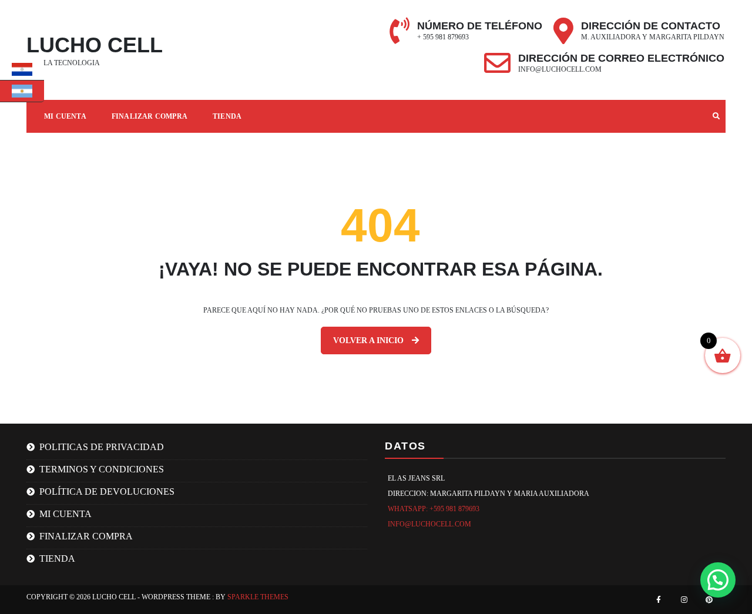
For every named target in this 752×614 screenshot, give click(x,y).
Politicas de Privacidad (101, 447)
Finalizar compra (149, 116)
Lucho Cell (94, 45)
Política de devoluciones (106, 491)
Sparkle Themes (257, 597)
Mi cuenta (65, 514)
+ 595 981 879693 (443, 37)
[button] (718, 580)
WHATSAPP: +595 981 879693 (433, 509)
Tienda (227, 116)
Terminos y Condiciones (101, 469)
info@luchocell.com (560, 69)
